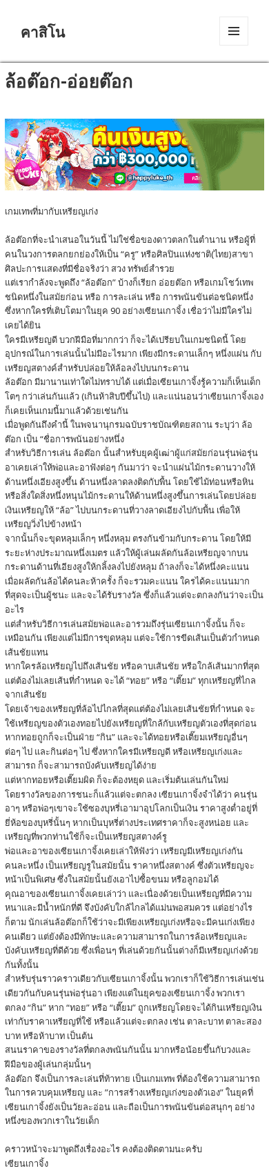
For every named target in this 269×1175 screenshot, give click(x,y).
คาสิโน (43, 31)
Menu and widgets (234, 45)
